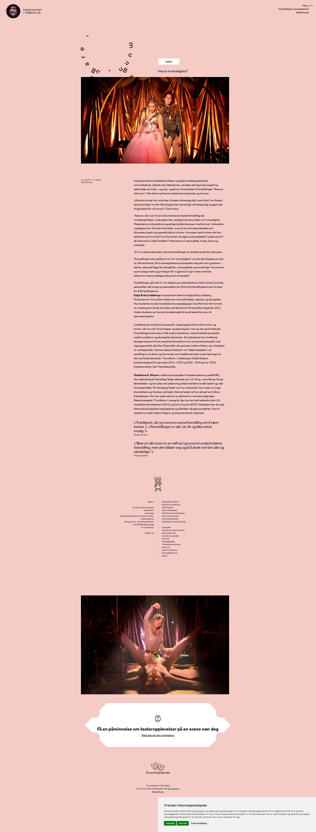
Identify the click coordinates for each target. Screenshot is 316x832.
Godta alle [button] (170, 823)
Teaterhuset (302, 12)
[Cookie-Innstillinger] (1, 830)
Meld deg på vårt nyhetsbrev (157, 735)
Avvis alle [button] (183, 823)
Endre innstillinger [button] (199, 823)
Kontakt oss (158, 791)
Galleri (168, 61)
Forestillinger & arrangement (293, 8)
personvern (173, 788)
